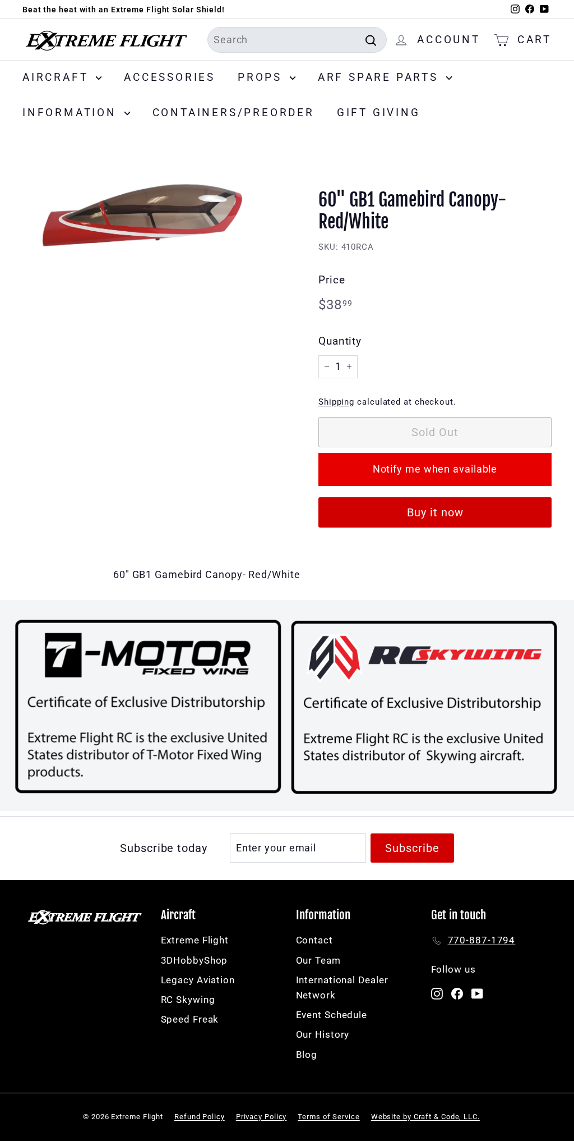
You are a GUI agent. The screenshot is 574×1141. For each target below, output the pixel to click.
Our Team (318, 960)
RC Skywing (188, 999)
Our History (323, 1034)
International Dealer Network (342, 987)
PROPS (262, 77)
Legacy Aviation (198, 980)
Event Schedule (332, 1014)
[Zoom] (151, 221)
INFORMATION (72, 112)
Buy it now (435, 512)
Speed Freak (190, 1019)
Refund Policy (199, 1116)
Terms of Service (328, 1116)
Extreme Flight (195, 940)
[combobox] (297, 40)
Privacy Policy (261, 1116)
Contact (314, 940)
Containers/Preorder (233, 112)
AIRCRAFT (57, 77)
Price (331, 279)
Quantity (340, 340)
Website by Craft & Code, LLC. (425, 1116)
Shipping (336, 402)
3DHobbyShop (194, 960)
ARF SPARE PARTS (380, 77)
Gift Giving (378, 112)
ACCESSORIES (169, 77)
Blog (307, 1054)
